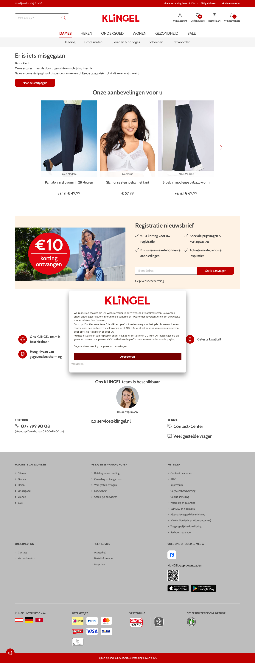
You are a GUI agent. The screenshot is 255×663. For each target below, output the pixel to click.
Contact (22, 552)
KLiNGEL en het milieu (182, 508)
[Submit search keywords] (63, 17)
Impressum (176, 485)
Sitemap (22, 473)
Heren (21, 485)
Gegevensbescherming (149, 281)
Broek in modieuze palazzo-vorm (186, 182)
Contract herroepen (181, 473)
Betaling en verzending (106, 473)
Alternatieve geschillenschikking (187, 514)
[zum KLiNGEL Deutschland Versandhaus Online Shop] (29, 620)
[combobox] (42, 17)
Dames (22, 479)
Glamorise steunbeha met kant (127, 182)
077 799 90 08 (35, 426)
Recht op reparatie (180, 532)
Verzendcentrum (27, 558)
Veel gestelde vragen (192, 436)
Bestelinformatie (103, 558)
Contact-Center (188, 426)
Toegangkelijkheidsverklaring (185, 526)
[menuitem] (65, 33)
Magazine (99, 564)
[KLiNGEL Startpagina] (120, 18)
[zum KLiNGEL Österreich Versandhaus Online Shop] (19, 620)
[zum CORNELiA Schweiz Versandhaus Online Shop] (39, 620)
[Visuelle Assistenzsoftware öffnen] (157, 621)
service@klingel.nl (114, 421)
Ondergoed (24, 490)
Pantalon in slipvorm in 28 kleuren (69, 182)
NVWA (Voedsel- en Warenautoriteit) (190, 520)
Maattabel (99, 552)
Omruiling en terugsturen (108, 479)
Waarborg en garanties (182, 502)
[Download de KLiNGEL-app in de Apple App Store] (178, 588)
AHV (173, 479)
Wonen (22, 496)
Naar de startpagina (35, 83)
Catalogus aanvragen (105, 496)
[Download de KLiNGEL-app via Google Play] (203, 588)
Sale (20, 502)
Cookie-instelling (179, 496)
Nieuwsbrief (100, 490)
